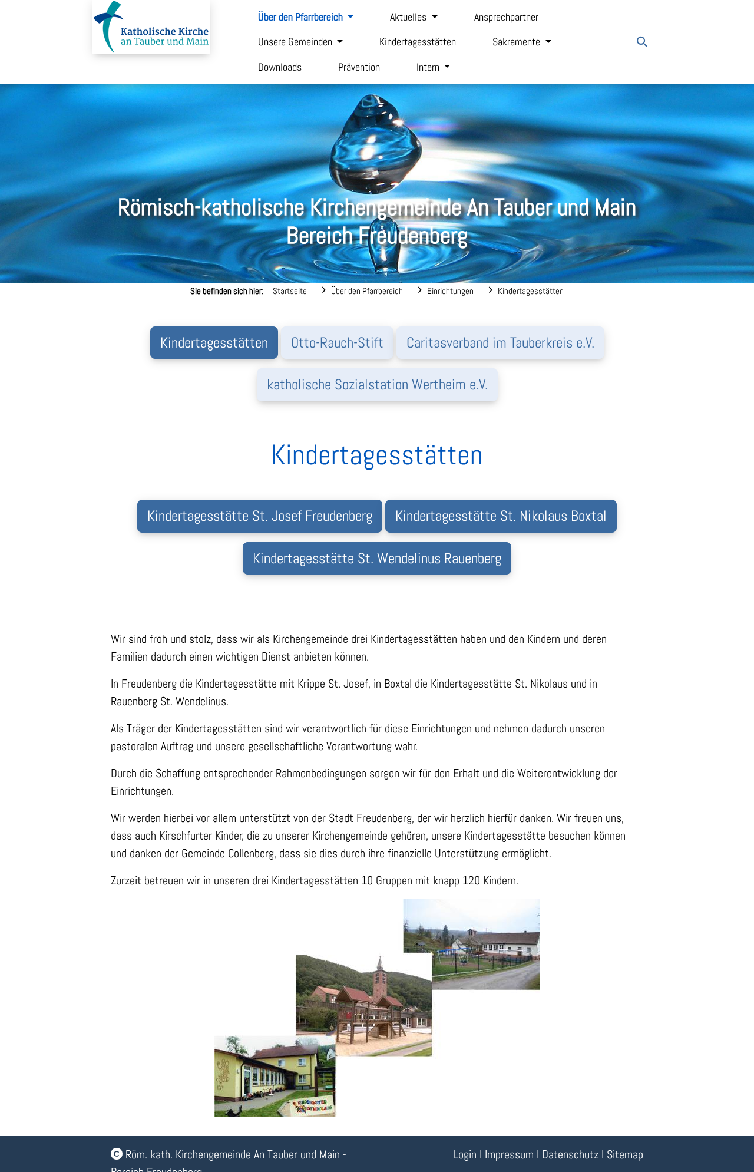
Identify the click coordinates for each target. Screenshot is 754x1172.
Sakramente (517, 41)
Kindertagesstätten (417, 41)
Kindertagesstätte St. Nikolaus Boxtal (501, 516)
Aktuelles (409, 17)
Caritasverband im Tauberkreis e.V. (500, 343)
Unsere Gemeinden (296, 41)
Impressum (509, 1154)
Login (465, 1154)
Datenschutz (570, 1154)
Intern (429, 67)
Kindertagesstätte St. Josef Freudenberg (259, 516)
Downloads (280, 67)
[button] (642, 41)
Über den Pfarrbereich (301, 17)
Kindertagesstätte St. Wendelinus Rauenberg (377, 558)
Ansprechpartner (506, 17)
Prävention (359, 67)
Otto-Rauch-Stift (337, 343)
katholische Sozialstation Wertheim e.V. (377, 384)
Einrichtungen (450, 290)
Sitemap (625, 1154)
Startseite (290, 290)
